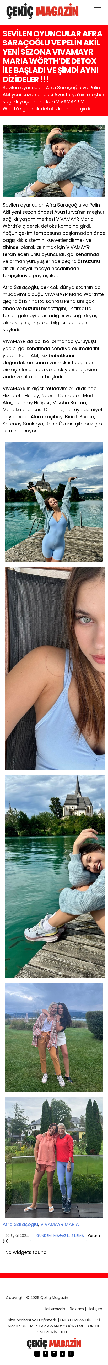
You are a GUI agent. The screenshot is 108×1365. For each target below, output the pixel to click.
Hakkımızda (54, 1308)
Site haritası (19, 1320)
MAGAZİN (61, 1235)
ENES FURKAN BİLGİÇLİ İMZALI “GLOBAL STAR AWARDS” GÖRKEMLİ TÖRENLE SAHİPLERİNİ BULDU (54, 1326)
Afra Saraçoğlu (20, 1224)
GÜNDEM (44, 1235)
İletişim (95, 1308)
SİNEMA (77, 1235)
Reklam (77, 1308)
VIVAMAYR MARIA (59, 1224)
